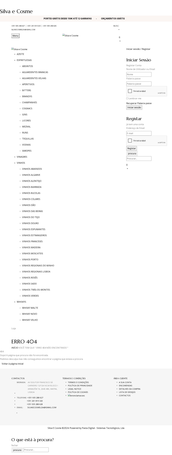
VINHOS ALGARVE (31, 174)
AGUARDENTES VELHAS (34, 78)
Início (14, 347)
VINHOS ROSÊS (29, 277)
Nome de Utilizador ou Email (140, 69)
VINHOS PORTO (30, 259)
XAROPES (26, 150)
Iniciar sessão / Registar (138, 49)
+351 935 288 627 (18, 26)
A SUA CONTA (125, 382)
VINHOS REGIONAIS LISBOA (36, 271)
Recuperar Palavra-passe (139, 103)
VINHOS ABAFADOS (32, 168)
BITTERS (26, 90)
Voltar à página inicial (12, 363)
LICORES (26, 120)
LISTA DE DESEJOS (127, 392)
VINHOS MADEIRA (31, 247)
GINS (24, 114)
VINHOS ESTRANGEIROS (34, 235)
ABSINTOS (27, 66)
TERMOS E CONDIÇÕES (78, 382)
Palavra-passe (133, 78)
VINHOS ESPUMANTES (33, 229)
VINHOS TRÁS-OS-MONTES (36, 289)
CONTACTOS (124, 395)
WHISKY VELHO (30, 319)
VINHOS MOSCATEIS (32, 253)
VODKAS (26, 144)
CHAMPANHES (29, 102)
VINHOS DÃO (28, 205)
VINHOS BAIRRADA (31, 187)
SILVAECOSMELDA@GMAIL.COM (23, 29)
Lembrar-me (135, 98)
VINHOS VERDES (30, 295)
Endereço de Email (135, 128)
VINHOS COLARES (31, 199)
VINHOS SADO (29, 283)
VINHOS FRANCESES (32, 241)
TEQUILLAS (28, 138)
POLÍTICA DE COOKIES (78, 392)
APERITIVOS (28, 84)
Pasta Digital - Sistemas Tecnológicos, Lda (103, 428)
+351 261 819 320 (34, 26)
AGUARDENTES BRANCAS (35, 72)
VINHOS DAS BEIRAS (32, 211)
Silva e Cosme (16, 11)
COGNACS (27, 108)
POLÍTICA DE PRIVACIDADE (80, 385)
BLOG (116, 26)
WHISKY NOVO (29, 313)
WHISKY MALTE (30, 307)
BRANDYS (27, 96)
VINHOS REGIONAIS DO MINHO (38, 265)
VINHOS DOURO (30, 223)
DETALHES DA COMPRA (129, 389)
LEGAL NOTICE (74, 389)
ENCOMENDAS (125, 385)
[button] (140, 39)
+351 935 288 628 (49, 26)
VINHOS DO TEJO (31, 217)
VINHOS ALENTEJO (31, 181)
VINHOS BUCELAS (31, 193)
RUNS (25, 132)
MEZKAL (26, 126)
